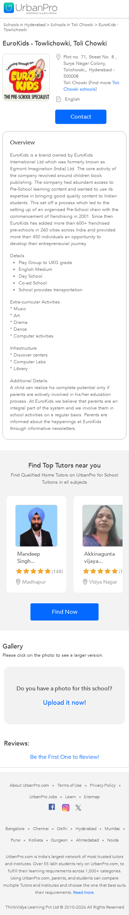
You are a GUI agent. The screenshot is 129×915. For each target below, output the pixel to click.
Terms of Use (69, 785)
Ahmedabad (87, 840)
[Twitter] (78, 809)
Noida (113, 840)
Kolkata (36, 840)
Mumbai (112, 829)
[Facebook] (52, 810)
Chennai (41, 829)
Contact (81, 117)
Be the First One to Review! (64, 757)
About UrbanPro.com (29, 785)
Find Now (64, 612)
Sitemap (91, 797)
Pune (16, 840)
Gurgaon (59, 840)
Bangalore (15, 829)
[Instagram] (66, 810)
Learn (70, 797)
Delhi (62, 829)
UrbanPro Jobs (43, 797)
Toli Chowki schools (91, 86)
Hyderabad (86, 829)
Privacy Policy (103, 785)
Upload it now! (64, 703)
